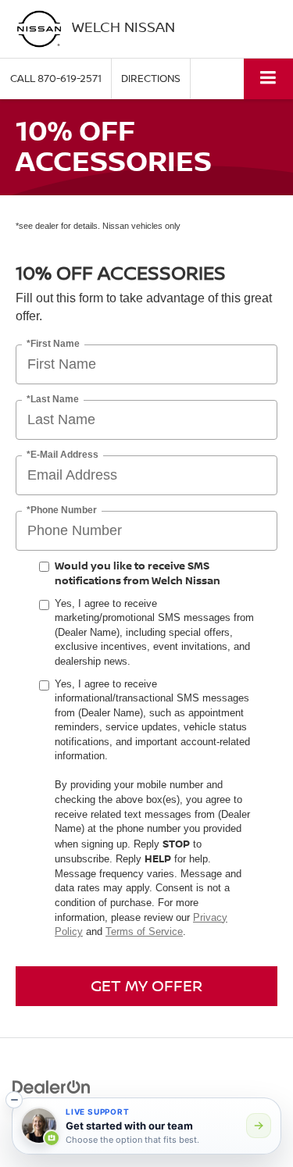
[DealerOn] (51, 1086)
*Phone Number (62, 510)
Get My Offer (146, 985)
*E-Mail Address (62, 455)
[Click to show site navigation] (268, 78)
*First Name (53, 344)
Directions (150, 78)
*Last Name (53, 399)
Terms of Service (144, 931)
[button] (56, 78)
